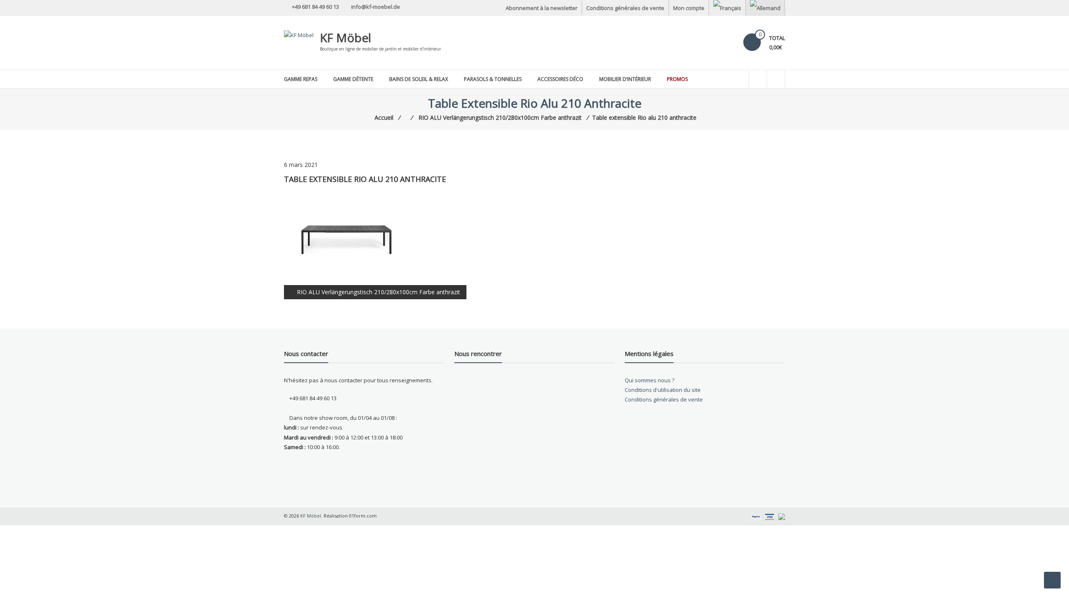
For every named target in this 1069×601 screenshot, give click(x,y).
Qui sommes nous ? (649, 380)
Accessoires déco (560, 79)
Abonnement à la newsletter (542, 8)
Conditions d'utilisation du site (663, 390)
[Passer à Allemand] (765, 8)
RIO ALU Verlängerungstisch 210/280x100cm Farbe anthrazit (378, 292)
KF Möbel (345, 37)
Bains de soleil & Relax (418, 79)
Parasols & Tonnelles (493, 79)
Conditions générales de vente (625, 8)
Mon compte (688, 8)
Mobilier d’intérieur (625, 79)
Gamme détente (353, 79)
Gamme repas (300, 79)
